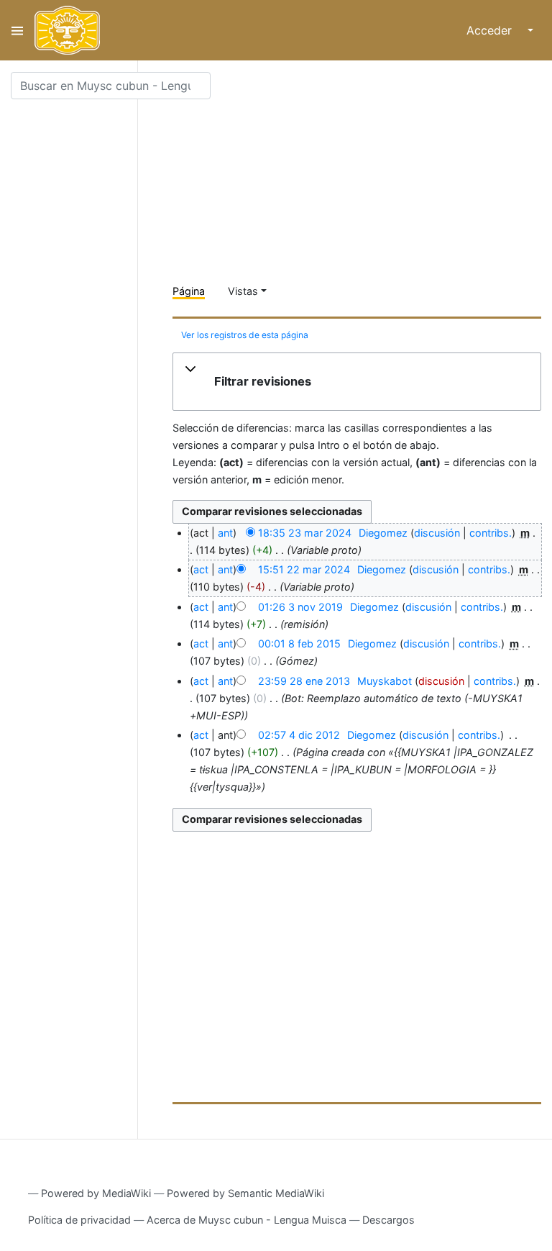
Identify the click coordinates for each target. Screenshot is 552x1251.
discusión (437, 533)
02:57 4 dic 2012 (299, 735)
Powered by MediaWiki (96, 1193)
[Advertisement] (362, 172)
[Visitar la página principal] (67, 30)
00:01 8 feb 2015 (299, 643)
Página (188, 291)
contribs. (490, 533)
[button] (357, 382)
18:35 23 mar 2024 (304, 533)
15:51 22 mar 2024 (304, 569)
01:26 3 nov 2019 (300, 607)
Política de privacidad (79, 1220)
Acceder (489, 30)
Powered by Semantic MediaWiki (245, 1193)
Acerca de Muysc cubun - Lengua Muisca (246, 1220)
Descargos (388, 1220)
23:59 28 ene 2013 (304, 681)
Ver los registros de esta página (244, 334)
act (200, 569)
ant (225, 533)
